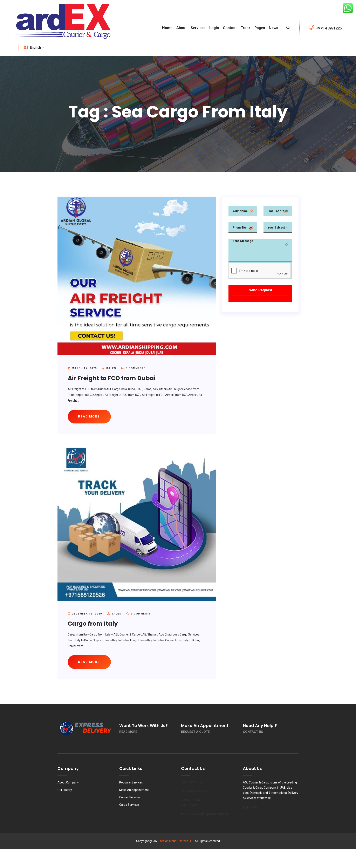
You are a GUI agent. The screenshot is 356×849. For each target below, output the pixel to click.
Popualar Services (131, 782)
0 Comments (135, 368)
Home (167, 28)
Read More (128, 732)
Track (246, 28)
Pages (259, 28)
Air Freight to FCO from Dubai (112, 378)
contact (230, 28)
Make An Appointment (134, 790)
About (181, 28)
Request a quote (195, 732)
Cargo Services (129, 804)
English (36, 47)
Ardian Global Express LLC (176, 841)
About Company (68, 782)
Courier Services (130, 797)
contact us (253, 732)
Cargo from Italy (93, 624)
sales (111, 368)
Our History (64, 790)
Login (214, 28)
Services (198, 28)
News (273, 28)
